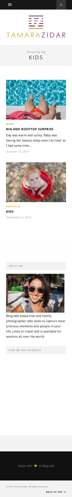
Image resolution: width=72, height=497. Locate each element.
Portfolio (13, 206)
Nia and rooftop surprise (29, 129)
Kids (10, 211)
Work (10, 123)
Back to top (54, 491)
